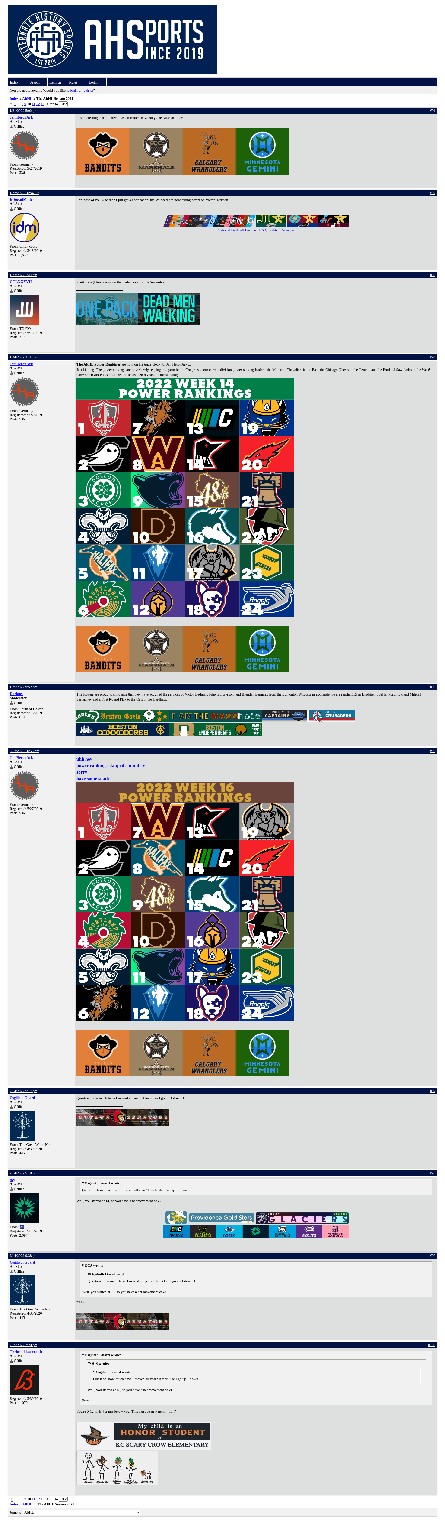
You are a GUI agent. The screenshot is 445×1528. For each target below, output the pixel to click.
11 (33, 104)
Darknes (16, 694)
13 (42, 104)
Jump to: (16, 1512)
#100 (431, 1345)
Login (93, 82)
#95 (432, 687)
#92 (432, 193)
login (74, 90)
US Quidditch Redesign (276, 230)
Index (14, 82)
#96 (432, 751)
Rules (73, 82)
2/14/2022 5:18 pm (23, 1173)
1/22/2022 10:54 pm (24, 193)
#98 (432, 1173)
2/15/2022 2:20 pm (23, 1345)
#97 (432, 1091)
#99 (432, 1256)
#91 (432, 111)
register (88, 90)
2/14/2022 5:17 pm (23, 1091)
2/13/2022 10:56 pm (24, 751)
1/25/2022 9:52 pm (23, 687)
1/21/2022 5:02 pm (23, 111)
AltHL (27, 99)
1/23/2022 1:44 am (23, 275)
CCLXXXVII (21, 282)
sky (12, 1180)
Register (55, 82)
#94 (432, 357)
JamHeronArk (21, 117)
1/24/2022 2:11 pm (23, 357)
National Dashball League (237, 230)
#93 (432, 275)
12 (38, 104)
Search (35, 82)
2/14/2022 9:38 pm (23, 1256)
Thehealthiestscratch (26, 1352)
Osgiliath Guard (22, 1098)
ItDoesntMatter (22, 200)
